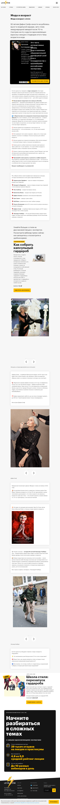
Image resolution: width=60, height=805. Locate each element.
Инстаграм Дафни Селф (18, 402)
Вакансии (20, 793)
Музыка (48, 7)
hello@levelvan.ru (9, 790)
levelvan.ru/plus (42, 77)
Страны (11, 7)
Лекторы (19, 788)
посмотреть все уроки (40, 81)
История (3, 7)
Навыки (40, 7)
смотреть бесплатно (22, 290)
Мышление (32, 7)
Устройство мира (21, 7)
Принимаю (54, 801)
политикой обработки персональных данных (26, 802)
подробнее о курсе (34, 702)
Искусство (56, 7)
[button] (26, 358)
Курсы (19, 785)
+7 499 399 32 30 (8, 794)
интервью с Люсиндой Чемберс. (32, 569)
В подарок (20, 790)
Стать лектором (21, 796)
